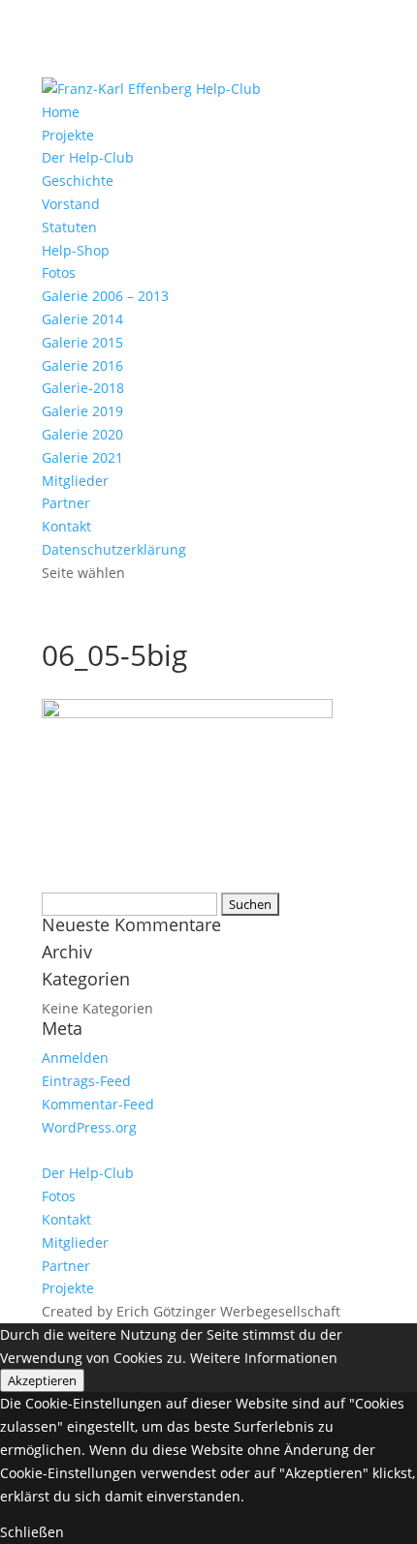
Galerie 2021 (82, 457)
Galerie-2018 (83, 387)
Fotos (59, 272)
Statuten (69, 227)
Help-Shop (76, 250)
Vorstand (71, 204)
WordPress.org (89, 1127)
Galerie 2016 (82, 365)
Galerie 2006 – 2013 (105, 296)
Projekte (68, 135)
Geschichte (77, 180)
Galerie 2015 (82, 342)
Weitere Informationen (263, 1357)
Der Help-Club (88, 157)
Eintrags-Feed (86, 1081)
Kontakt (66, 526)
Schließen (32, 1532)
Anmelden (75, 1057)
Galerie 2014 (82, 319)
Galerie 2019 (82, 411)
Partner (66, 503)
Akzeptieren (42, 1380)
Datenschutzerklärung (114, 549)
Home (61, 112)
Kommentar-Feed (98, 1104)
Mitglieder (75, 480)
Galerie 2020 (82, 434)
